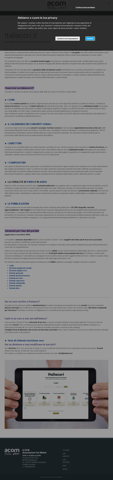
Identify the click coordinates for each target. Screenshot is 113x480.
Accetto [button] (90, 38)
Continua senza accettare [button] (85, 7)
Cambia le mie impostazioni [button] (67, 38)
